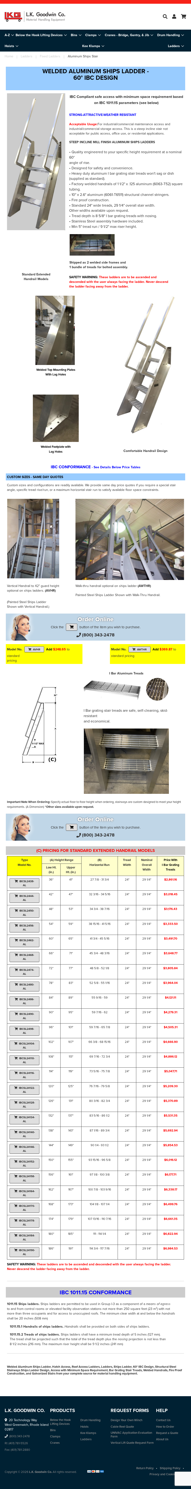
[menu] (95, 41)
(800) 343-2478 (98, 635)
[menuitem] (41, 35)
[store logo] (35, 17)
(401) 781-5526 (18, 1443)
